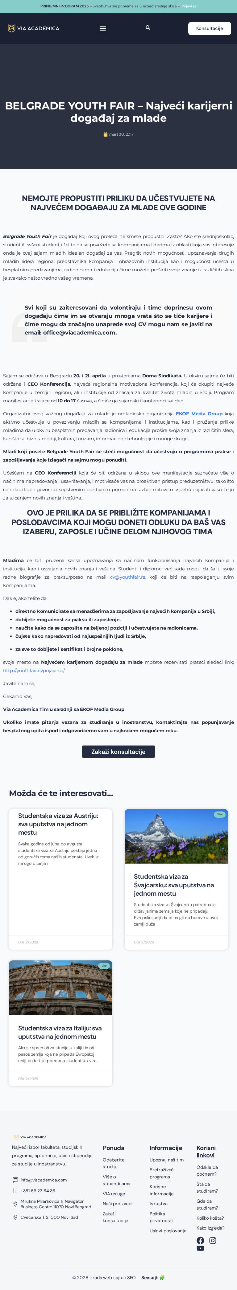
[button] (103, 28)
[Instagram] (213, 1240)
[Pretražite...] (148, 28)
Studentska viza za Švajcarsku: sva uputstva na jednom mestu (174, 885)
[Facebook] (200, 1240)
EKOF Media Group (199, 414)
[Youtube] (200, 1248)
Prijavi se (189, 6)
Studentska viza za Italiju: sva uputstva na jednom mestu (60, 1032)
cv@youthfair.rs (127, 577)
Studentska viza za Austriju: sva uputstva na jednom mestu (58, 824)
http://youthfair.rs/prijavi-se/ (33, 670)
